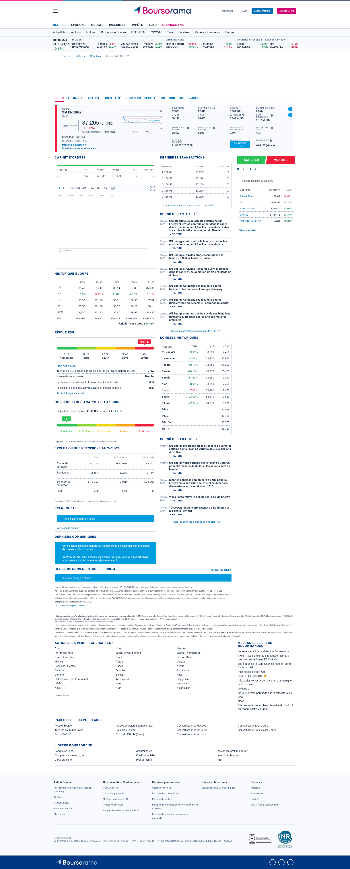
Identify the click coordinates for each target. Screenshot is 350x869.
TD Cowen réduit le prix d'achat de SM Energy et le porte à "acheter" (199, 509)
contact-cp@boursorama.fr (103, 560)
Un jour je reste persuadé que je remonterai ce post (265, 694)
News (241, 701)
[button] (55, 11)
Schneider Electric (65, 666)
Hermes (181, 648)
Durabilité (113, 98)
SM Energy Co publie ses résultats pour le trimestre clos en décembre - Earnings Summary (199, 301)
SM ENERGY (72, 112)
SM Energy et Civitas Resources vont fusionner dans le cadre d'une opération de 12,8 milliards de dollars (200, 272)
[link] (58, 797)
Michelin (59, 661)
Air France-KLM (64, 652)
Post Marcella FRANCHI (252, 671)
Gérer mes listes (247, 230)
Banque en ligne (64, 751)
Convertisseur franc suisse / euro (257, 730)
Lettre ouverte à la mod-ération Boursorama (263, 651)
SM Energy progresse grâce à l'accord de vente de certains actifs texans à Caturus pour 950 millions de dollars (200, 449)
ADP (118, 688)
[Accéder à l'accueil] (56, 55)
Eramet (120, 657)
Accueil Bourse (63, 725)
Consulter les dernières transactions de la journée (188, 205)
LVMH (58, 683)
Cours (59, 98)
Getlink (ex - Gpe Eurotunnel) (72, 679)
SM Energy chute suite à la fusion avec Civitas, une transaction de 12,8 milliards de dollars (198, 242)
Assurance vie (144, 751)
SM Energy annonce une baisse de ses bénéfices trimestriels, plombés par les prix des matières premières (199, 317)
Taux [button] (170, 32)
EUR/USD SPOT (249, 208)
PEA (219, 759)
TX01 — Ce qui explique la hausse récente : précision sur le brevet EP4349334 (263, 657)
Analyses (95, 98)
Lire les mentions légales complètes (71, 605)
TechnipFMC (123, 679)
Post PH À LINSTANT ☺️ (252, 676)
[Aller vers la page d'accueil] (173, 11)
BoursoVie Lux (240, 145)
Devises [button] (184, 32)
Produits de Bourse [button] (113, 32)
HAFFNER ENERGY (251, 220)
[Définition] (188, 128)
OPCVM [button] (156, 32)
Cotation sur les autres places (79, 148)
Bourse (59, 25)
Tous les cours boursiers (69, 730)
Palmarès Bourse (126, 730)
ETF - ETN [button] (138, 32)
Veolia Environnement (128, 652)
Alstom (120, 661)
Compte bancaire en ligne (69, 755)
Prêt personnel (144, 759)
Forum (229, 32)
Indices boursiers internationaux (134, 725)
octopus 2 (243, 688)
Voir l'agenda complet (68, 528)
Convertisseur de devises (191, 725)
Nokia (119, 648)
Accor (180, 674)
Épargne (78, 25)
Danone (59, 674)
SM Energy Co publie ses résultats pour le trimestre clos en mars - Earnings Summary (195, 287)
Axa (57, 648)
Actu (153, 25)
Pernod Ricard (185, 657)
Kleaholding (183, 688)
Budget (97, 25)
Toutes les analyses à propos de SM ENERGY (195, 521)
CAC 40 (244, 214)
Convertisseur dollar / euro (192, 730)
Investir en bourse (227, 755)
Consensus (133, 98)
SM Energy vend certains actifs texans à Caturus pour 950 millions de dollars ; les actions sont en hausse (199, 466)
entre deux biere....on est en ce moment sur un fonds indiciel (265, 665)
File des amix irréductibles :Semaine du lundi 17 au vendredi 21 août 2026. (265, 707)
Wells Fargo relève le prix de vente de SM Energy (199, 497)
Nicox (58, 688)
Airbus (180, 666)
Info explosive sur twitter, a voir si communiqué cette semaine (265, 682)
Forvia (119, 666)
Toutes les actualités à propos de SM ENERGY (196, 331)
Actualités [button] (59, 32)
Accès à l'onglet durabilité (70, 393)
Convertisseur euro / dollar (192, 734)
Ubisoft (181, 661)
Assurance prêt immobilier (232, 751)
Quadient (121, 670)
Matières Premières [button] (207, 32)
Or (241, 202)
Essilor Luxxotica (64, 657)
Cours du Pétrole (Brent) (130, 734)
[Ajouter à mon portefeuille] (290, 109)
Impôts (137, 25)
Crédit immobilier (146, 755)
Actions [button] (76, 32)
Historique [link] (168, 98)
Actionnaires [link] (189, 98)
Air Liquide (183, 670)
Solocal (120, 674)
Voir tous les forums (221, 569)
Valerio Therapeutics (189, 652)
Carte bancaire (63, 759)
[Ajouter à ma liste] (290, 115)
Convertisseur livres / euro (253, 725)
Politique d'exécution (74, 144)
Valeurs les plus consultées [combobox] (257, 180)
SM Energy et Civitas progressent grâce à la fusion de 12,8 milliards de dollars (196, 256)
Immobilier (118, 25)
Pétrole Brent (247, 196)
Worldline (182, 683)
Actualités (76, 98)
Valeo (119, 683)
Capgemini (183, 679)
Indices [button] (91, 32)
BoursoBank (173, 25)
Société (150, 98)
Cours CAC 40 (63, 734)
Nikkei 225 (60, 40)
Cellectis (59, 670)
